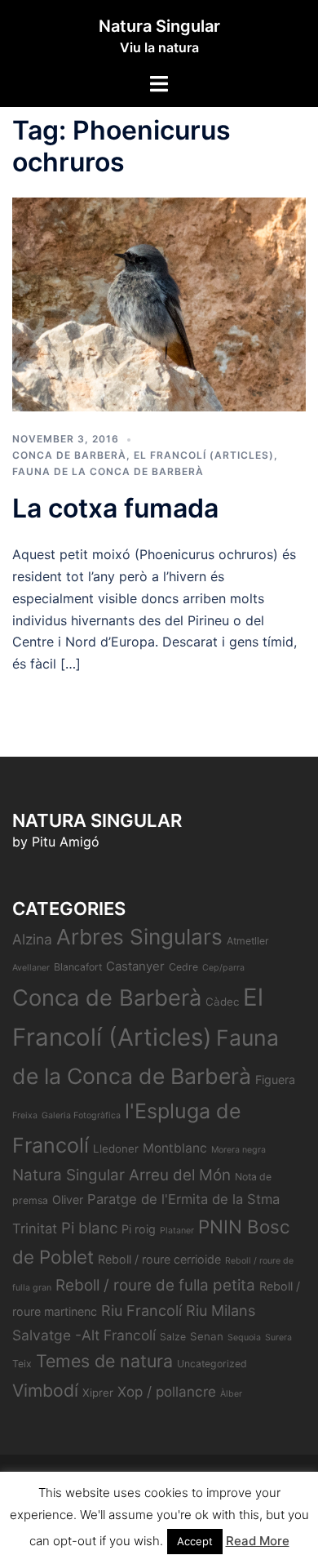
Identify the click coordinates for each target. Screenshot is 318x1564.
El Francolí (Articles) (204, 455)
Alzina (32, 939)
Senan (206, 1336)
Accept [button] (195, 1541)
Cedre (183, 967)
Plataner (177, 1230)
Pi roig (138, 1229)
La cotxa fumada (115, 508)
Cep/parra (223, 967)
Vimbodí (45, 1390)
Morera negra (238, 1149)
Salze (173, 1337)
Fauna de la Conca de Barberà (108, 471)
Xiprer (97, 1392)
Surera (278, 1337)
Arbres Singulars (139, 936)
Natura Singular (159, 26)
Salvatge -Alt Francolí (84, 1335)
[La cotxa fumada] (159, 303)
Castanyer (135, 966)
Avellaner (31, 967)
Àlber (231, 1393)
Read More (257, 1540)
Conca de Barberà (69, 455)
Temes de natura (104, 1360)
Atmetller (248, 941)
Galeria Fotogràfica (81, 1115)
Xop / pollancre (166, 1391)
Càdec (222, 1001)
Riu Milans (220, 1310)
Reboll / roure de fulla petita (155, 1285)
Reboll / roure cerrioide (159, 1259)
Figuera (275, 1079)
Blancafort (78, 967)
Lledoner (116, 1148)
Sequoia (244, 1337)
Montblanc (175, 1148)
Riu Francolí (141, 1310)
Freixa (25, 1115)
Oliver (67, 1199)
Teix (22, 1363)
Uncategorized (212, 1363)
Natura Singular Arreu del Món (121, 1175)
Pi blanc (89, 1228)
